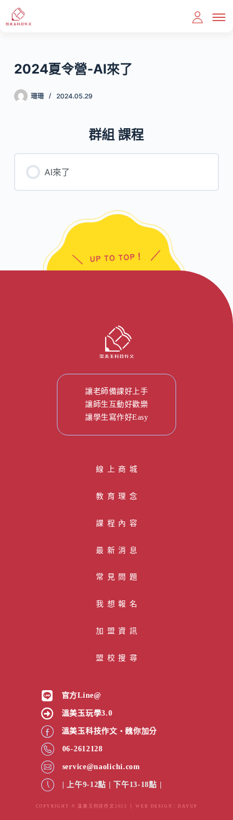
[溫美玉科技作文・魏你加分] (47, 731)
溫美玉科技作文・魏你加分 (109, 731)
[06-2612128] (47, 749)
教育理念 (116, 496)
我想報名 (116, 604)
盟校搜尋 (116, 658)
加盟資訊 (116, 631)
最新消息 (116, 550)
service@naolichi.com (101, 767)
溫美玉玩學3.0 (87, 713)
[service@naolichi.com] (47, 767)
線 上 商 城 (116, 469)
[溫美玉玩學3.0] (47, 713)
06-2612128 (82, 749)
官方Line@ (81, 695)
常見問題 (116, 577)
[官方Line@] (47, 696)
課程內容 (116, 523)
